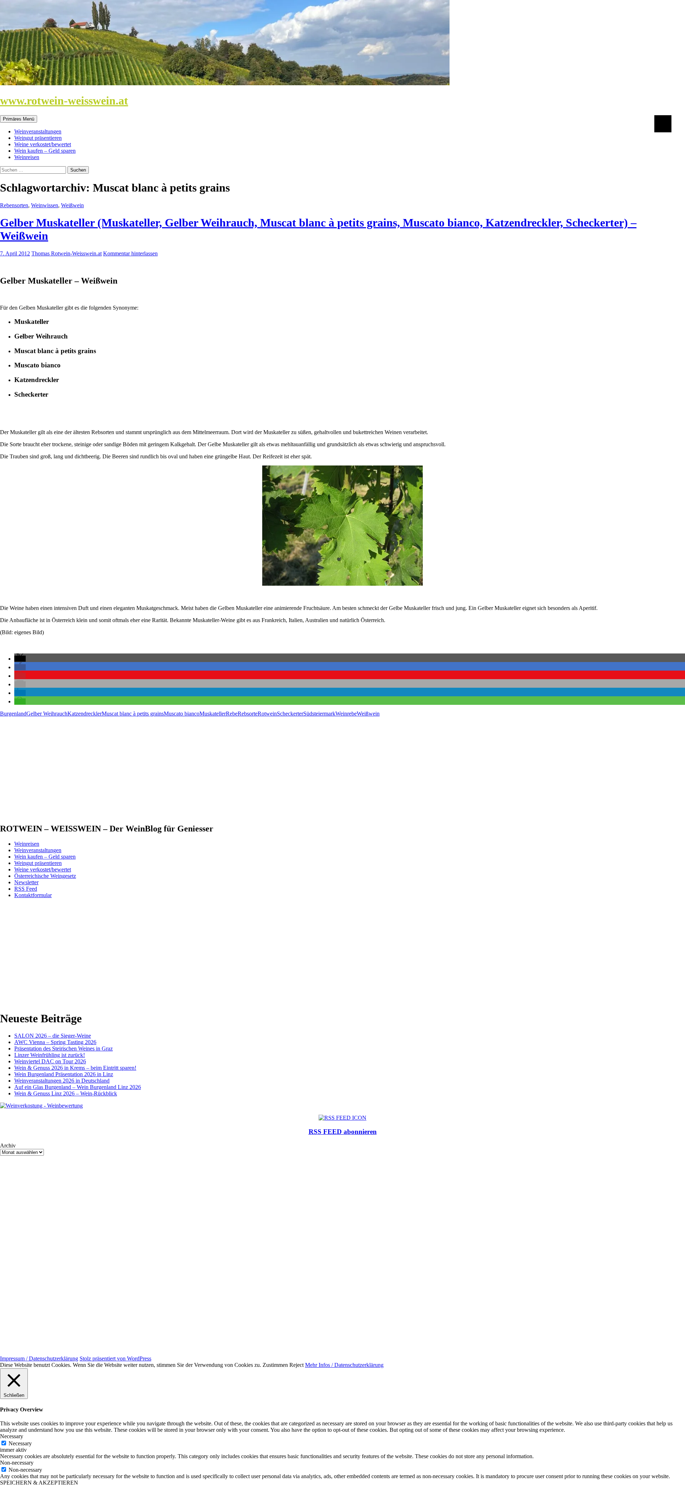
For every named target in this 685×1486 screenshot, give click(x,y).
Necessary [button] (11, 1436)
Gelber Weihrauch (46, 714)
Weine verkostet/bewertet (42, 144)
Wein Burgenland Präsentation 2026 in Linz (63, 1074)
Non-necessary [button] (17, 1463)
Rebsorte (248, 714)
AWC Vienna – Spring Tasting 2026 (55, 1042)
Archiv (8, 1146)
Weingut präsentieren (38, 138)
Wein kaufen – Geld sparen (45, 151)
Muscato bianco (181, 714)
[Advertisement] (214, 767)
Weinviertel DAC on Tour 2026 (50, 1061)
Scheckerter (290, 714)
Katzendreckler (84, 714)
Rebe (232, 714)
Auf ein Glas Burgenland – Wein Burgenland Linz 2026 (77, 1087)
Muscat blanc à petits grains (133, 714)
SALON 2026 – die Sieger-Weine (52, 1036)
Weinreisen (26, 157)
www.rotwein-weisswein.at (64, 100)
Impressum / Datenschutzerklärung (39, 1358)
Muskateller (212, 714)
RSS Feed (25, 889)
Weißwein (72, 205)
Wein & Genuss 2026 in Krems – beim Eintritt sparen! (75, 1068)
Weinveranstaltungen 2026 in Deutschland (62, 1081)
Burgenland (13, 714)
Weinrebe (346, 714)
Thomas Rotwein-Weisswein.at (66, 253)
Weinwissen (44, 205)
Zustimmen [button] (275, 1365)
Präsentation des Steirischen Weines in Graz (63, 1048)
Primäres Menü (18, 119)
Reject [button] (296, 1365)
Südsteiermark (319, 714)
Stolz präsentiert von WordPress (115, 1358)
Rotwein (267, 714)
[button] (20, 659)
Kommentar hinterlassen (130, 253)
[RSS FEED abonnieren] (342, 1118)
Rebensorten (14, 205)
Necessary (20, 1443)
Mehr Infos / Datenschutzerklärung (344, 1365)
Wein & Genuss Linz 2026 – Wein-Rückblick (65, 1093)
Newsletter (26, 882)
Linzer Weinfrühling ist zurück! (49, 1055)
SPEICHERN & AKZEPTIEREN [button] (39, 1483)
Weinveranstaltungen (37, 131)
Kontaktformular (33, 895)
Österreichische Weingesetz (45, 876)
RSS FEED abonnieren (343, 1131)
